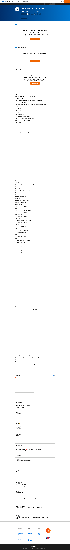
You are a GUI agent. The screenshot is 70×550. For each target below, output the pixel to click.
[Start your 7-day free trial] (48, 530)
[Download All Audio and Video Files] (40, 14)
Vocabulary (17, 1)
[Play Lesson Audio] (17, 9)
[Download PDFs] (37, 14)
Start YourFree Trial (66, 1)
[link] (44, 4)
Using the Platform (39, 534)
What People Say (30, 533)
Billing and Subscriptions (40, 532)
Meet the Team (29, 532)
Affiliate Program (30, 540)
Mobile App (19, 539)
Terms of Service (43, 548)
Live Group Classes (20, 535)
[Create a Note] (35, 14)
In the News (29, 535)
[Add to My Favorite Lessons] (32, 14)
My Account (38, 533)
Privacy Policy (38, 548)
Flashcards (19, 532)
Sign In (62, 1)
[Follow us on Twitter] (46, 537)
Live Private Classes (21, 534)
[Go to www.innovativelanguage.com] (35, 546)
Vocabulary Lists (20, 533)
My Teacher (22, 1)
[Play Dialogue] (16, 25)
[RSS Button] (15, 378)
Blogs (28, 539)
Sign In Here (37, 86)
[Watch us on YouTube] (48, 537)
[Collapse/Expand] (35, 375)
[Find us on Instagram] (48, 538)
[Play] (16, 47)
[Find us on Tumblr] (46, 538)
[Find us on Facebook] (49, 537)
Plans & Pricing (29, 534)
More (26, 1)
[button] (59, 1)
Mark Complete (24, 14)
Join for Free (35, 39)
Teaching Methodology (39, 535)
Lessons (13, 1)
